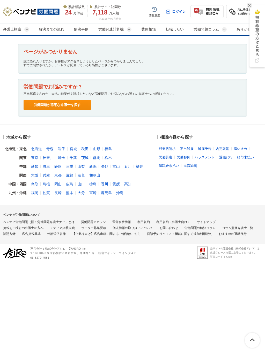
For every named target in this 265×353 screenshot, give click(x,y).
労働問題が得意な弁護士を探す (57, 105)
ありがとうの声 (249, 29)
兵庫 (46, 175)
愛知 (34, 166)
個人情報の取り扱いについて (133, 228)
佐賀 (46, 193)
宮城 (73, 149)
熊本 (69, 193)
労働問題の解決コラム (200, 228)
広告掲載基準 (31, 234)
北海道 (36, 149)
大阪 (34, 175)
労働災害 (165, 157)
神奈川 (48, 157)
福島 (108, 149)
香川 (104, 184)
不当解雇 (187, 148)
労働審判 (183, 157)
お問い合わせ (168, 228)
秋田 (85, 149)
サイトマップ (206, 222)
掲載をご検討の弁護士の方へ (23, 228)
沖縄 (119, 193)
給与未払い (245, 157)
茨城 (85, 157)
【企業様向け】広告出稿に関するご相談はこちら (106, 234)
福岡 (34, 193)
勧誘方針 (9, 234)
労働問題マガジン (93, 222)
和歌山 (94, 175)
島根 (46, 184)
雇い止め (240, 148)
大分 (81, 193)
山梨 (81, 166)
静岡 (58, 166)
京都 (58, 175)
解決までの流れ (51, 29)
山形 (96, 149)
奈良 (81, 175)
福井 (139, 166)
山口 (81, 184)
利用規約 (143, 222)
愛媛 (116, 184)
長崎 (58, 193)
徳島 (93, 184)
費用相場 (148, 29)
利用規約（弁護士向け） (173, 222)
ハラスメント (205, 157)
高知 (127, 184)
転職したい (175, 29)
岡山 (58, 184)
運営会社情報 (121, 222)
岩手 (61, 149)
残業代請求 (167, 148)
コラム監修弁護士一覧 (237, 228)
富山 (116, 166)
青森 (50, 149)
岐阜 (46, 166)
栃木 (108, 157)
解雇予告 (204, 148)
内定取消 (222, 148)
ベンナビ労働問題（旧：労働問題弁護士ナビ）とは (39, 222)
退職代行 (226, 157)
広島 (69, 184)
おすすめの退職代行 (233, 234)
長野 (104, 166)
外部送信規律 (56, 234)
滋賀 (69, 175)
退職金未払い (169, 165)
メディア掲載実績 (62, 228)
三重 (69, 166)
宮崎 (93, 193)
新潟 (93, 166)
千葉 (73, 157)
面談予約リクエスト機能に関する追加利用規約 (179, 234)
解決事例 (81, 29)
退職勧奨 (190, 165)
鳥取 (34, 184)
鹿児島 (106, 193)
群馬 (96, 157)
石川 (127, 166)
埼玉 (61, 157)
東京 (34, 157)
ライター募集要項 (93, 228)
